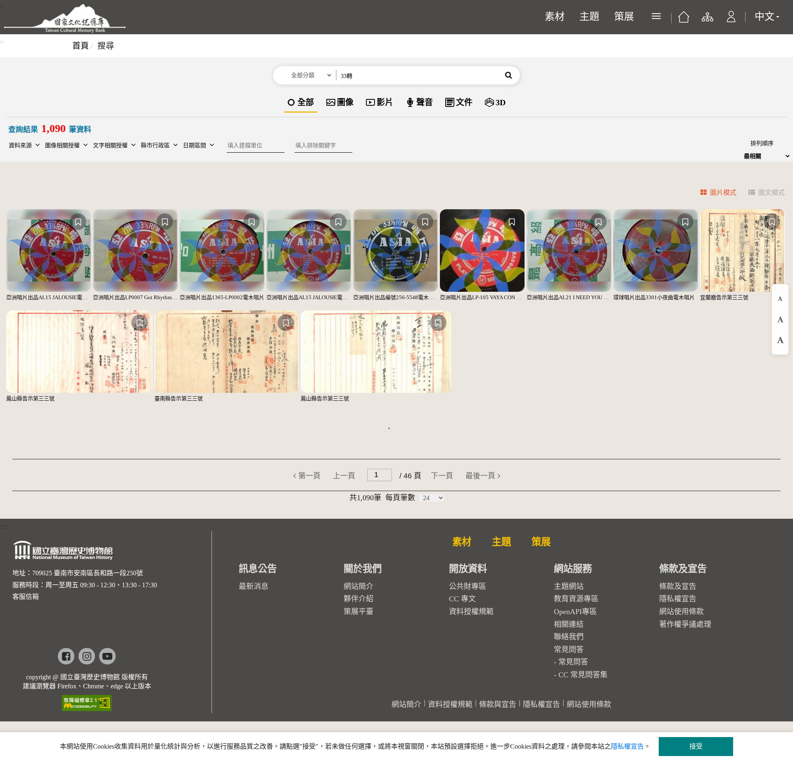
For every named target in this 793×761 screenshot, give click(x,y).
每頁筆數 (400, 498)
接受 (696, 746)
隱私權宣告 (677, 599)
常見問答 (573, 662)
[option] (300, 103)
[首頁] (683, 20)
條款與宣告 (497, 704)
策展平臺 (358, 611)
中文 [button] (764, 16)
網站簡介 (358, 586)
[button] (731, 20)
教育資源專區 (576, 599)
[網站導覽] (706, 20)
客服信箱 (25, 596)
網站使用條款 (681, 611)
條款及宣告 (677, 586)
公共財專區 (467, 586)
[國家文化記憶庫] (65, 18)
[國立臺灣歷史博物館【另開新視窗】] (63, 552)
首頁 (80, 45)
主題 (589, 16)
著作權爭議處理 (685, 624)
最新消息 (253, 586)
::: (2, 7)
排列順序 (762, 143)
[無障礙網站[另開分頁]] (87, 700)
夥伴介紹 (358, 599)
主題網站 (569, 586)
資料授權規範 (471, 611)
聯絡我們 (569, 637)
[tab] (713, 194)
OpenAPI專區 (575, 611)
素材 (555, 16)
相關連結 (569, 624)
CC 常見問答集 (583, 675)
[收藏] (78, 221)
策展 (624, 16)
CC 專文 (462, 599)
